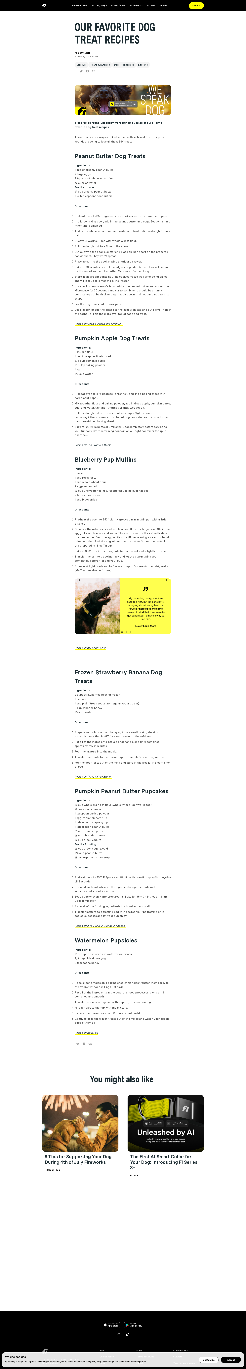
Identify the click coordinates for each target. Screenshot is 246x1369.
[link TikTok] (127, 1334)
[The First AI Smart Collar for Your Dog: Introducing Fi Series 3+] (166, 1123)
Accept (231, 1359)
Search (163, 5)
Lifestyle (143, 64)
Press (139, 1350)
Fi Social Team (53, 1170)
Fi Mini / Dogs (99, 5)
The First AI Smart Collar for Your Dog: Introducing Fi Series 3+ (163, 1162)
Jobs (102, 1350)
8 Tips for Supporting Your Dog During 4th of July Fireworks (78, 1159)
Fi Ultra (151, 5)
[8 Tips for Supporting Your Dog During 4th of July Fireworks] (80, 1123)
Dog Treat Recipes (124, 64)
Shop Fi (196, 5)
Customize (209, 1359)
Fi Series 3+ (136, 5)
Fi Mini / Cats (118, 5)
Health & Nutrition (100, 64)
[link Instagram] (118, 1334)
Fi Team (134, 1175)
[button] (79, 609)
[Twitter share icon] (81, 71)
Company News (79, 5)
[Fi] (69, 1351)
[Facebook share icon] (87, 71)
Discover (81, 64)
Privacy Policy (180, 1350)
